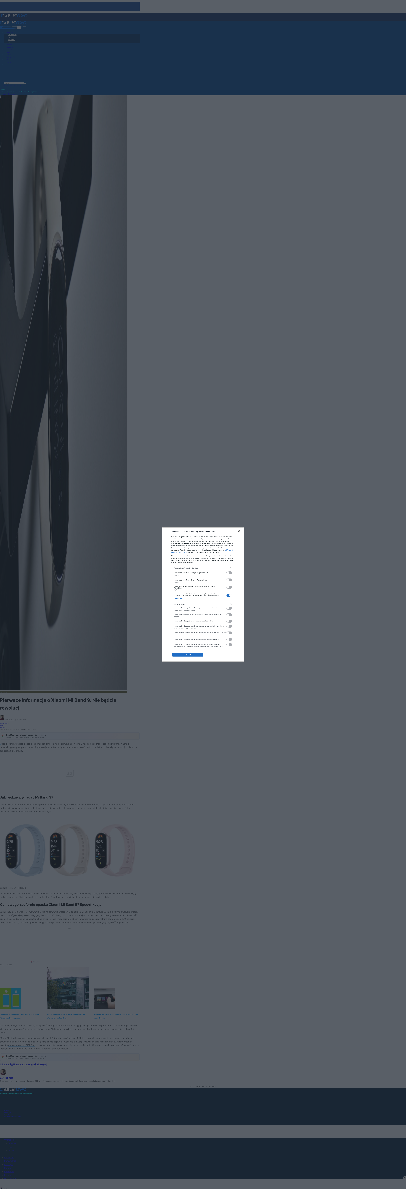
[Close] (240, 532)
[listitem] (203, 568)
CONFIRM (188, 655)
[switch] (229, 572)
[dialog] (203, 594)
